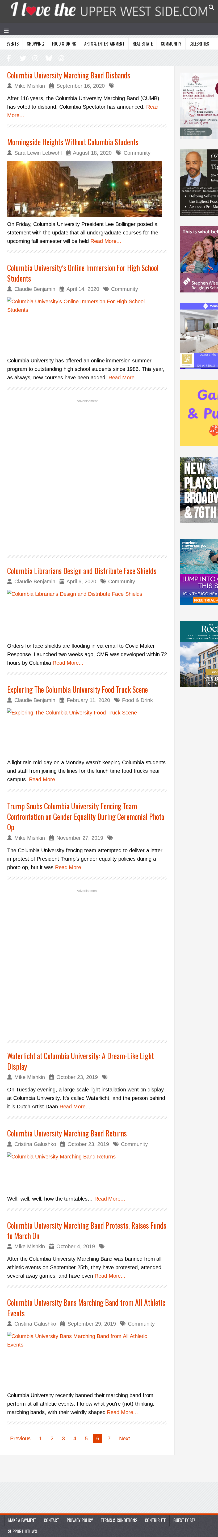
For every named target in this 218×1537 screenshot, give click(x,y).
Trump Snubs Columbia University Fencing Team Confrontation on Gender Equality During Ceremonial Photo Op (85, 816)
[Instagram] (34, 58)
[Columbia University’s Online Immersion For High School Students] (87, 325)
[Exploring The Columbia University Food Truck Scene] (87, 732)
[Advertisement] (87, 476)
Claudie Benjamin (34, 289)
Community (171, 44)
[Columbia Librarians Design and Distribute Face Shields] (87, 614)
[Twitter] (22, 58)
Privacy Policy (80, 1520)
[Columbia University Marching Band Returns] (87, 1172)
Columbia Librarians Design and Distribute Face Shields (82, 570)
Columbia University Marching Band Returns (67, 1133)
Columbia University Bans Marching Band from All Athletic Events (86, 1307)
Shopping (35, 44)
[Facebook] (9, 58)
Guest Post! (184, 1520)
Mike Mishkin (29, 86)
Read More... (105, 241)
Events (13, 44)
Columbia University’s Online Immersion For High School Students (83, 272)
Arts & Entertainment (104, 44)
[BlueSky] (47, 58)
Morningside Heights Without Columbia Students (73, 141)
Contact (51, 1520)
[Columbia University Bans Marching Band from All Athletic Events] (87, 1360)
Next (124, 1438)
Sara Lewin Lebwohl (38, 153)
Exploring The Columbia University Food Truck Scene (77, 689)
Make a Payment (22, 1520)
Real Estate (143, 44)
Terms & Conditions (119, 1520)
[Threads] (60, 58)
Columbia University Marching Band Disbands (68, 75)
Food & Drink (64, 44)
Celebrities (199, 44)
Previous (20, 1438)
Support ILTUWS (22, 1531)
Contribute (155, 1520)
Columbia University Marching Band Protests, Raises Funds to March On (86, 1230)
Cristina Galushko (35, 1144)
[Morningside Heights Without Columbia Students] (87, 189)
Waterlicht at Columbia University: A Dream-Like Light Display (80, 1061)
